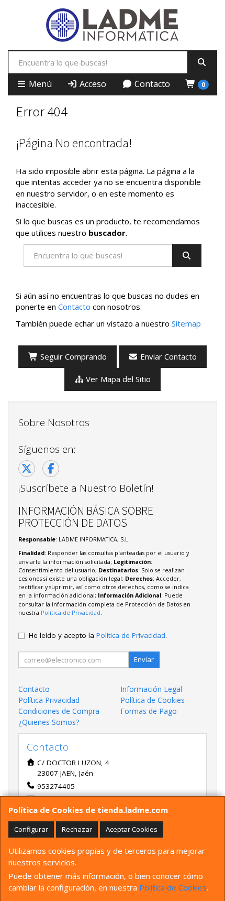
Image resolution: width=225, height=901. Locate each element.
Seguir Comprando (72, 356)
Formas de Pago (148, 711)
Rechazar (77, 829)
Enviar (144, 659)
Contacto (151, 84)
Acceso (91, 84)
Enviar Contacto (167, 356)
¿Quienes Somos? (48, 722)
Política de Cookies (173, 887)
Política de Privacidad (70, 612)
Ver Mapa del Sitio (117, 379)
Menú (39, 84)
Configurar (31, 829)
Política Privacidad (49, 700)
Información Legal (151, 689)
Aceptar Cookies (132, 829)
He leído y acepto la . (98, 635)
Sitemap (186, 323)
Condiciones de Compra (58, 711)
